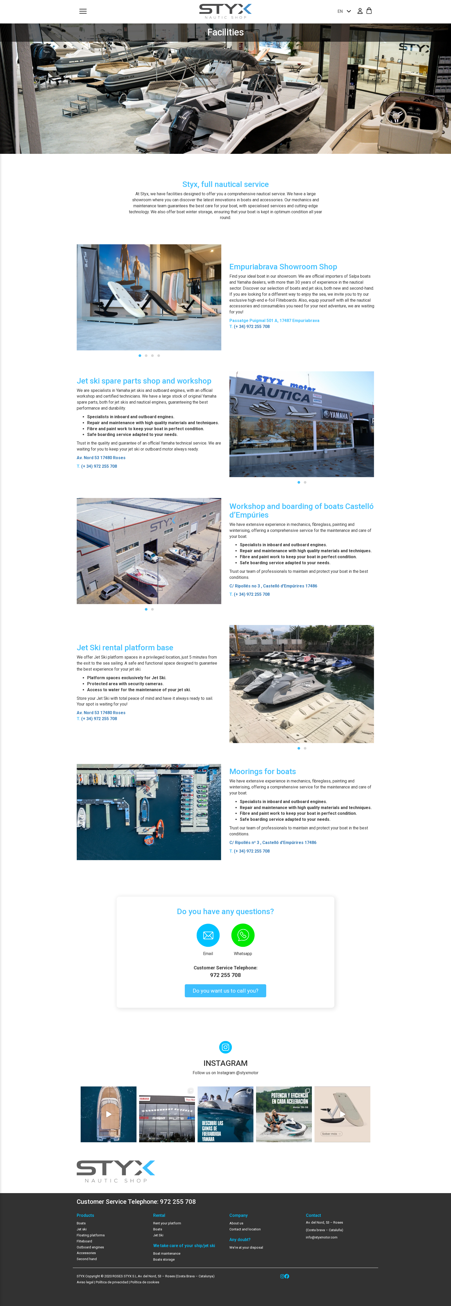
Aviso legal (85, 1282)
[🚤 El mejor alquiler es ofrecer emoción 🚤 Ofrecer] (284, 1114)
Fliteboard (84, 1241)
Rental (159, 1215)
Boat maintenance (166, 1253)
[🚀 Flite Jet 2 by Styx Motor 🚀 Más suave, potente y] (342, 1114)
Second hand (87, 1259)
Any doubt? (240, 1239)
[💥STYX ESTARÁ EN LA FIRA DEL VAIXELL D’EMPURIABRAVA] (109, 1114)
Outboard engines (90, 1247)
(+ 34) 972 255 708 (252, 326)
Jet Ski (158, 1235)
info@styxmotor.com (321, 1237)
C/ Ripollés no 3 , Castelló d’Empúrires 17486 (273, 586)
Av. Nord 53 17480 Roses (101, 457)
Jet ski (82, 1229)
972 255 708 (225, 975)
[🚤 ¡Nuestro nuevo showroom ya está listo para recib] (167, 1114)
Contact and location (245, 1229)
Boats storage (164, 1259)
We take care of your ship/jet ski (184, 1245)
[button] (140, 355)
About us (236, 1223)
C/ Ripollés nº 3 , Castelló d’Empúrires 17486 (272, 842)
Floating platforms (91, 1235)
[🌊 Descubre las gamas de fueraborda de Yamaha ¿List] (225, 1114)
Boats (81, 1223)
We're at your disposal (246, 1247)
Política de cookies (144, 1282)
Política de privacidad (111, 1282)
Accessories (86, 1253)
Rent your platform (167, 1223)
